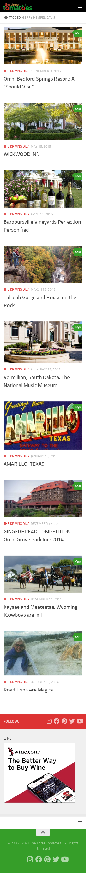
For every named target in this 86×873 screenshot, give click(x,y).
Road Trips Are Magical (29, 690)
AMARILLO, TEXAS (24, 464)
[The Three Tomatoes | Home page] (22, 6)
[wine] (39, 801)
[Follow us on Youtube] (79, 721)
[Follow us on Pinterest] (64, 721)
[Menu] (80, 6)
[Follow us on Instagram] (49, 721)
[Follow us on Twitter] (72, 721)
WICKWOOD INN (22, 154)
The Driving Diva (16, 71)
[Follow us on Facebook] (56, 721)
